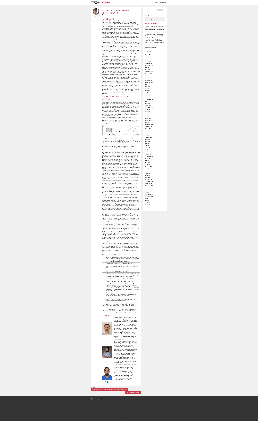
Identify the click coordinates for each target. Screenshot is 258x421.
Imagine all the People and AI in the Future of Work (153, 39)
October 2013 (148, 183)
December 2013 (149, 181)
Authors (156, 2)
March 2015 (148, 164)
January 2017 (148, 147)
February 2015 (148, 166)
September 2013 (149, 185)
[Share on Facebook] (103, 382)
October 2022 (148, 80)
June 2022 (147, 86)
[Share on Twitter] (106, 382)
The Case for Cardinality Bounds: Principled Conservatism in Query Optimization (109, 389)
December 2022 (149, 78)
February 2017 (148, 145)
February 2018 (148, 137)
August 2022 (148, 84)
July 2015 (147, 160)
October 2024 (148, 63)
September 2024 (149, 65)
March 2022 (148, 92)
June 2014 (147, 175)
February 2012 (148, 207)
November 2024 (149, 61)
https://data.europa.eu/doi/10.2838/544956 (120, 261)
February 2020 (148, 116)
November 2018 (149, 124)
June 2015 (147, 162)
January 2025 (148, 59)
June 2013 (147, 188)
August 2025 (148, 54)
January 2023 (148, 76)
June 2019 (147, 122)
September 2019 (149, 120)
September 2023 (149, 71)
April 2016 (147, 152)
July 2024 (147, 67)
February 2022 (148, 95)
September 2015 (149, 158)
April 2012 (147, 204)
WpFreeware (137, 418)
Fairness (104, 14)
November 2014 (149, 171)
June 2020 (147, 109)
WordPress (126, 418)
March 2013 (148, 192)
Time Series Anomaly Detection (133, 392)
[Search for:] (151, 10)
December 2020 (149, 107)
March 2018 (148, 135)
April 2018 (147, 133)
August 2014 (148, 173)
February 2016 (148, 154)
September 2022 (149, 82)
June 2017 (147, 139)
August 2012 (148, 198)
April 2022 (147, 90)
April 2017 (147, 143)
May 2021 (147, 103)
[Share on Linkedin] (108, 382)
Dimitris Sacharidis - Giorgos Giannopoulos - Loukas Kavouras (96, 17)
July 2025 (147, 57)
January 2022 (148, 97)
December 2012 (149, 194)
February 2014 (148, 179)
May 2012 (147, 202)
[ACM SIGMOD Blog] (101, 1)
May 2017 (147, 141)
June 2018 (147, 130)
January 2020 (148, 118)
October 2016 (148, 150)
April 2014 (147, 177)
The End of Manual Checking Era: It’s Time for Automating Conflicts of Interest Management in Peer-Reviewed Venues (155, 29)
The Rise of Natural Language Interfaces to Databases (154, 46)
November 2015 (149, 156)
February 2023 (148, 73)
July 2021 (147, 101)
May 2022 (147, 88)
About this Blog (163, 2)
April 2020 (147, 111)
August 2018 (148, 128)
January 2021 (148, 105)
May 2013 (147, 190)
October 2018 (148, 126)
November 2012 (149, 196)
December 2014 (149, 169)
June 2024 (147, 69)
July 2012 (147, 200)
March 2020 (148, 114)
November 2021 (149, 99)
